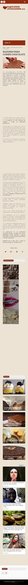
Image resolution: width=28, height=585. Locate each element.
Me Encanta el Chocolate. (17, 582)
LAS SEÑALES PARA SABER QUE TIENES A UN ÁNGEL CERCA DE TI (13, 408)
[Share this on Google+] (11, 251)
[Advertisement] (14, 26)
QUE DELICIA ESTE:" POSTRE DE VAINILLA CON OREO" (12, 392)
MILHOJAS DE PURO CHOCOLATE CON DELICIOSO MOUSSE (13, 424)
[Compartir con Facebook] (22, 251)
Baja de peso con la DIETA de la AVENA (13, 441)
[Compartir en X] (6, 251)
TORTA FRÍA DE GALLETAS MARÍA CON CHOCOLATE (13, 457)
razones (8, 47)
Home (4, 47)
